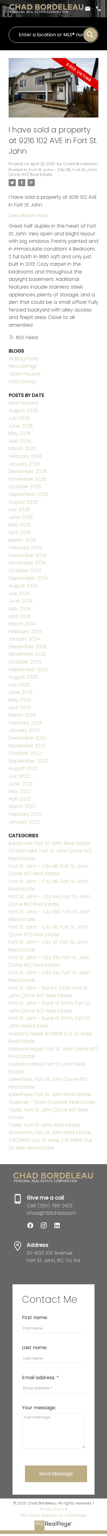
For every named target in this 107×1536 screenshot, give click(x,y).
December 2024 (27, 555)
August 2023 (23, 677)
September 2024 (28, 578)
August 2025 (23, 502)
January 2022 (24, 821)
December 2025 (28, 471)
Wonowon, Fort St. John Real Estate (50, 1132)
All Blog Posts (24, 358)
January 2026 (24, 464)
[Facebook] (33, 1227)
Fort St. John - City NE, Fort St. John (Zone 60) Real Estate (53, 172)
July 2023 (19, 684)
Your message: (39, 1407)
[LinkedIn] (59, 1227)
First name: (35, 1317)
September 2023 (28, 669)
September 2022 (28, 760)
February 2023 (25, 722)
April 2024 (20, 616)
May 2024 (20, 608)
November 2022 (27, 745)
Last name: (34, 1347)
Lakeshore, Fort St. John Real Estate (50, 1094)
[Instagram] (47, 1227)
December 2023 (27, 646)
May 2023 (20, 699)
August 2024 (23, 585)
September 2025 (28, 494)
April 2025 (20, 532)
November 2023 (27, 654)
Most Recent (23, 403)
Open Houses (25, 373)
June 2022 (20, 783)
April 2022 (20, 799)
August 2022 (23, 768)
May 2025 (20, 524)
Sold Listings (23, 381)
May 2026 (20, 433)
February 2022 (25, 814)
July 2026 (19, 418)
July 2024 (19, 593)
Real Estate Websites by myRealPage (53, 1515)
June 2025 (21, 517)
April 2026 (20, 441)
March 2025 (22, 540)
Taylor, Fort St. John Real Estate (44, 1125)
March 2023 (22, 715)
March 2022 (22, 806)
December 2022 (27, 738)
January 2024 (24, 638)
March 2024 (22, 623)
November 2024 (27, 562)
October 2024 (25, 570)
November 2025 (27, 479)
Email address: (39, 1377)
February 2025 (25, 547)
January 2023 (24, 730)
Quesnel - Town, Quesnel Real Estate (52, 1102)
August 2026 (23, 410)
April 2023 (20, 707)
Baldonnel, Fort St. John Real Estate (49, 843)
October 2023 (25, 661)
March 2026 (22, 448)
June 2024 (20, 600)
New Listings (23, 366)
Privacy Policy (52, 1509)
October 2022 (25, 753)
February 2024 (25, 631)
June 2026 (21, 425)
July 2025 (19, 509)
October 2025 (25, 486)
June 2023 (20, 692)
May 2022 (20, 791)
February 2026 (25, 456)
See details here (28, 215)
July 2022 (19, 776)
